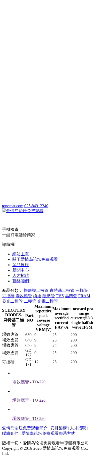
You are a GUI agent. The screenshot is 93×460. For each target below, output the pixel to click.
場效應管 (24, 296)
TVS (60, 296)
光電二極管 (47, 301)
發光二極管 (12, 301)
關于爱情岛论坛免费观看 (35, 259)
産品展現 (20, 265)
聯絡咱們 (20, 281)
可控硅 (8, 296)
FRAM (84, 296)
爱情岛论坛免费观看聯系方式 (48, 433)
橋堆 (37, 296)
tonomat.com (12, 206)
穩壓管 (48, 296)
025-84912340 (36, 206)
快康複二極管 (36, 290)
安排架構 (58, 428)
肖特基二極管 (62, 290)
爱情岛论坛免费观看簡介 (25, 428)
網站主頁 (20, 254)
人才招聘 (20, 275)
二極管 (30, 301)
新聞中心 (20, 270)
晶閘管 (71, 296)
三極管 (81, 290)
